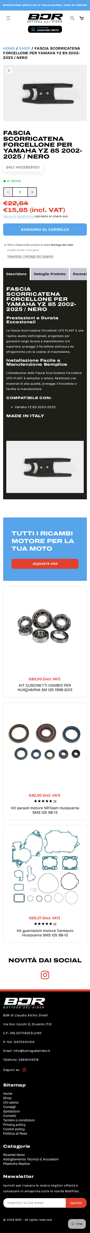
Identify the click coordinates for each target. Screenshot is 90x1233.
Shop (24, 48)
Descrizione (16, 274)
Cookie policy (14, 1129)
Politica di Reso (15, 1133)
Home (9, 48)
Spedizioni (11, 1111)
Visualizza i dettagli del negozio (30, 256)
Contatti (9, 1116)
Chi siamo (11, 1102)
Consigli (9, 1107)
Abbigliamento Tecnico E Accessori (30, 1159)
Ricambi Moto (14, 1155)
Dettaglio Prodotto (50, 274)
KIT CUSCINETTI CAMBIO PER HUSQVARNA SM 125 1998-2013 (45, 687)
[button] (8, 18)
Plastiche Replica (16, 1164)
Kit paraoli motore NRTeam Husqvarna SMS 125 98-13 (45, 810)
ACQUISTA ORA (45, 564)
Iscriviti (76, 1203)
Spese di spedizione (18, 216)
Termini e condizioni (19, 1120)
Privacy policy (14, 1125)
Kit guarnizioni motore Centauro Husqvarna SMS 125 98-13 (45, 933)
